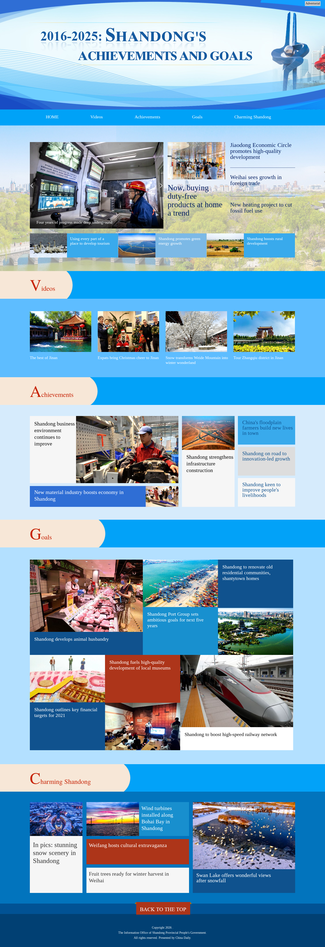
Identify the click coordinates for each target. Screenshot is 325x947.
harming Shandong (60, 777)
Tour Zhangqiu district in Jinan (258, 357)
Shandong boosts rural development (265, 241)
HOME (52, 116)
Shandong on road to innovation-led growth (266, 456)
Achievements (147, 116)
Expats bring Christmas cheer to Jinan (128, 357)
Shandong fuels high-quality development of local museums (140, 665)
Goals (197, 116)
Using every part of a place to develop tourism (90, 241)
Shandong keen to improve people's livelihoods (261, 490)
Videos (96, 116)
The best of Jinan (43, 357)
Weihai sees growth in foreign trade (256, 180)
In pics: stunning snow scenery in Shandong (55, 852)
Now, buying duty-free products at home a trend (195, 200)
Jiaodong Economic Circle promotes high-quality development (261, 151)
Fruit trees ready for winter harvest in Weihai (129, 877)
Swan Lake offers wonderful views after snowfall (233, 877)
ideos (42, 284)
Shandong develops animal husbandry (71, 639)
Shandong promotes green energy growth (179, 241)
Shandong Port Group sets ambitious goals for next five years (175, 619)
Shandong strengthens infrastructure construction (209, 463)
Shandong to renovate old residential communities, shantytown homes (247, 572)
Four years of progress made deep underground (74, 222)
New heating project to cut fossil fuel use (261, 207)
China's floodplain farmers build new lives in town (267, 428)
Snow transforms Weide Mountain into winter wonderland (197, 360)
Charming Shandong (252, 116)
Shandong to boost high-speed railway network (231, 734)
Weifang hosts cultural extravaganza (128, 845)
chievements (52, 390)
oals (41, 533)
